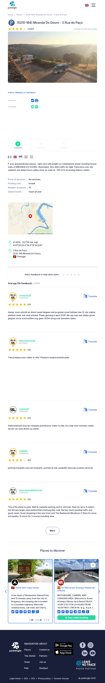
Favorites (40, 148)
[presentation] (11, 57)
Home (10, 15)
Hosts (27, 662)
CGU (26, 678)
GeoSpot (43, 668)
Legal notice (15, 678)
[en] (87, 5)
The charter (30, 656)
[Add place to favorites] (46, 565)
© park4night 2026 (87, 678)
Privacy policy (44, 678)
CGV (33, 678)
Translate (92, 296)
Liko (95, 29)
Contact (64, 148)
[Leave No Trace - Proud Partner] (86, 664)
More (52, 530)
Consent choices (61, 678)
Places (19, 15)
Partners (43, 656)
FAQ (26, 668)
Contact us (44, 649)
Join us (42, 662)
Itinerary (18, 148)
